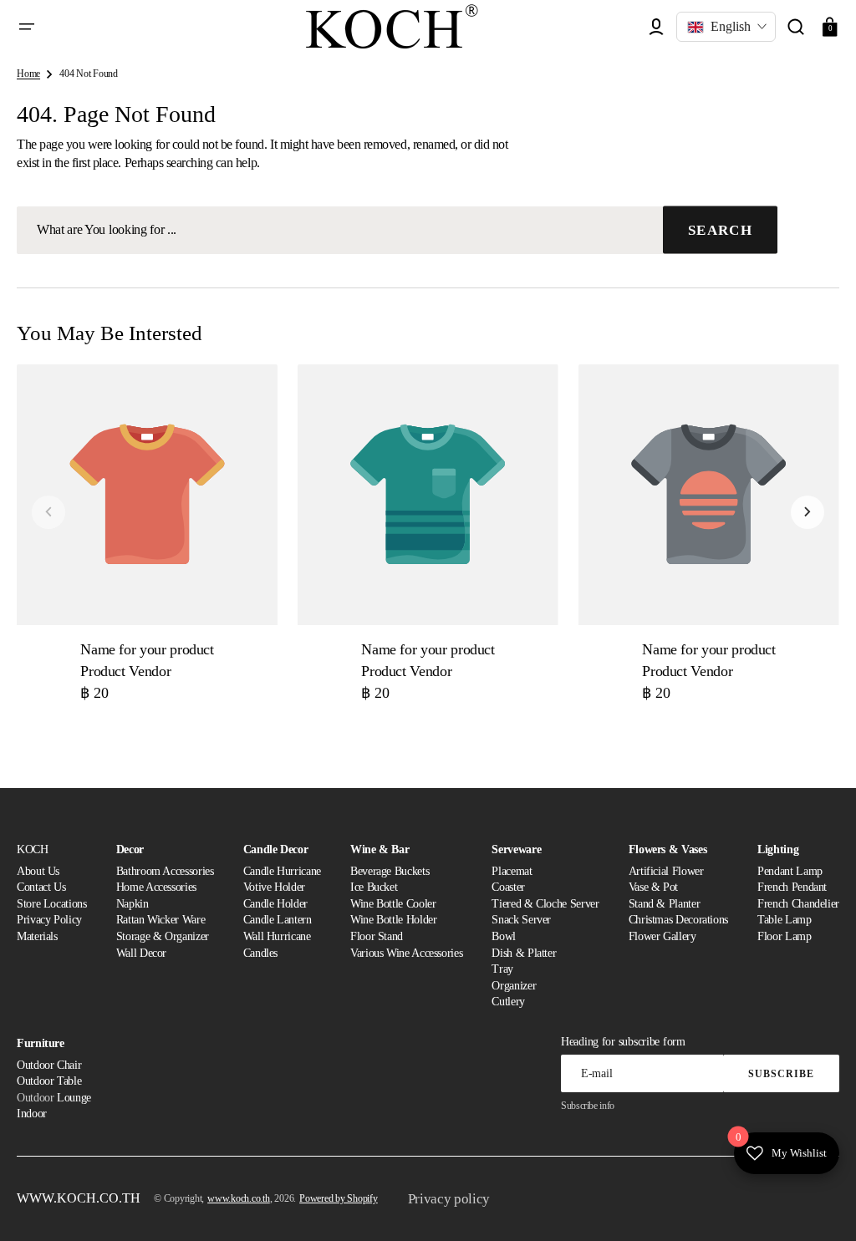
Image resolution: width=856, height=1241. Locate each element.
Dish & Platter (524, 953)
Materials (37, 936)
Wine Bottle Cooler (393, 904)
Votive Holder (274, 887)
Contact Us (41, 887)
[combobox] (397, 230)
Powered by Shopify (338, 1198)
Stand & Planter (665, 904)
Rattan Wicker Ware (161, 919)
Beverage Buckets (389, 871)
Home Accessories (156, 887)
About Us (38, 871)
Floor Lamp (784, 936)
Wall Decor (141, 953)
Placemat (512, 871)
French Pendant (792, 887)
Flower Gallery (662, 936)
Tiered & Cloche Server (545, 904)
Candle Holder (275, 904)
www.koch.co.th (238, 1198)
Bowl (504, 936)
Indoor (32, 1113)
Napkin (132, 904)
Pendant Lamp (790, 871)
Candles (260, 953)
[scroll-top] (820, 1205)
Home (28, 73)
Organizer (514, 985)
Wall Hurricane (277, 936)
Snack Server (521, 919)
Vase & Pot (653, 887)
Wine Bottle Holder (393, 919)
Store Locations (52, 904)
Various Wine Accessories (406, 953)
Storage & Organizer (162, 936)
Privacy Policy (49, 919)
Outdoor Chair (49, 1065)
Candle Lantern (277, 919)
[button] (26, 26)
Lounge (74, 1097)
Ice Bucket (373, 887)
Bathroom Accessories (165, 871)
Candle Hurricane (282, 871)
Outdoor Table (49, 1081)
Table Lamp (784, 919)
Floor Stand (376, 936)
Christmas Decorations (678, 919)
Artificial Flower (666, 871)
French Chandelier (798, 904)
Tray (502, 969)
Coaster (508, 887)
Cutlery (508, 1001)
